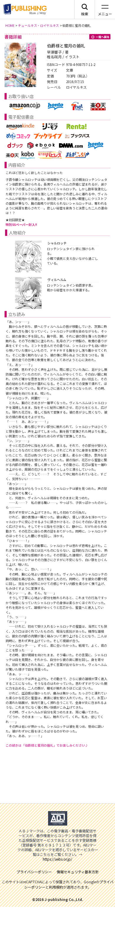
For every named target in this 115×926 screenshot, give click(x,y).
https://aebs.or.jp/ (57, 858)
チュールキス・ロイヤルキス (38, 25)
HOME (10, 25)
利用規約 (56, 886)
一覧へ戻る (100, 36)
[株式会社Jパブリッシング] (24, 9)
